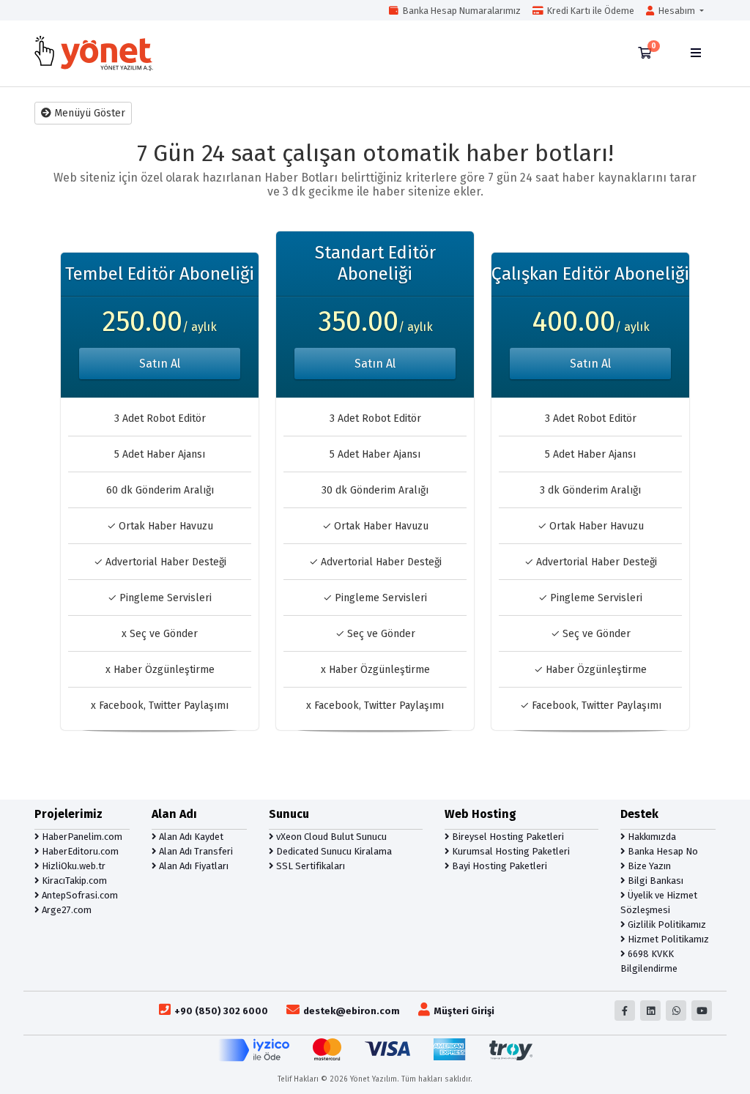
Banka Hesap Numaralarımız (459, 10)
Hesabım (675, 10)
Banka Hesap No (661, 851)
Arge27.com (66, 909)
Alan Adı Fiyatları (193, 865)
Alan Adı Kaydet (190, 836)
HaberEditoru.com (79, 851)
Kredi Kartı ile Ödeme (588, 10)
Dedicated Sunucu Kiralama (333, 851)
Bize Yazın (648, 865)
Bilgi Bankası (654, 880)
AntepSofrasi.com (79, 895)
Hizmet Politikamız (667, 939)
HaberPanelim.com (81, 836)
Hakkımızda (650, 836)
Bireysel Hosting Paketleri (507, 836)
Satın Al (159, 364)
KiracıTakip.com (73, 880)
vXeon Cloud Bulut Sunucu (330, 836)
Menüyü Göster (88, 113)
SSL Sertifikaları (309, 865)
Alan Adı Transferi (195, 851)
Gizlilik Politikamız (665, 924)
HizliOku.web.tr (72, 865)
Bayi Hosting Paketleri (498, 865)
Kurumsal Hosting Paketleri (510, 851)
